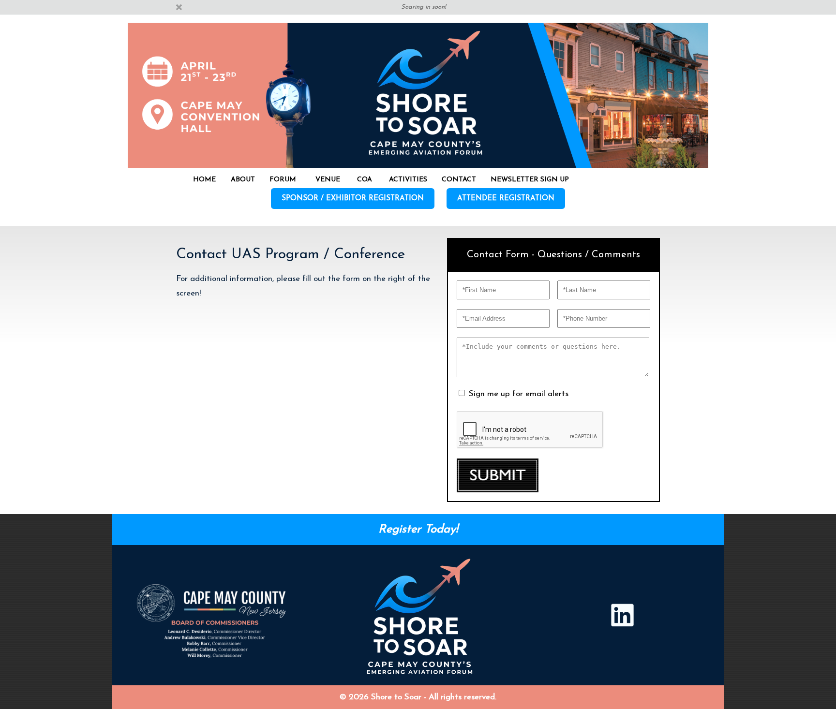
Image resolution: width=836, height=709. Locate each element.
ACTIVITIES (408, 179)
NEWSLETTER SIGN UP (530, 179)
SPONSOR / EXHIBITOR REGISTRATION (353, 198)
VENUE (327, 179)
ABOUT (243, 179)
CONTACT (459, 179)
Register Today (417, 529)
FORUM (282, 179)
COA (364, 179)
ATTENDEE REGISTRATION (505, 198)
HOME (204, 179)
